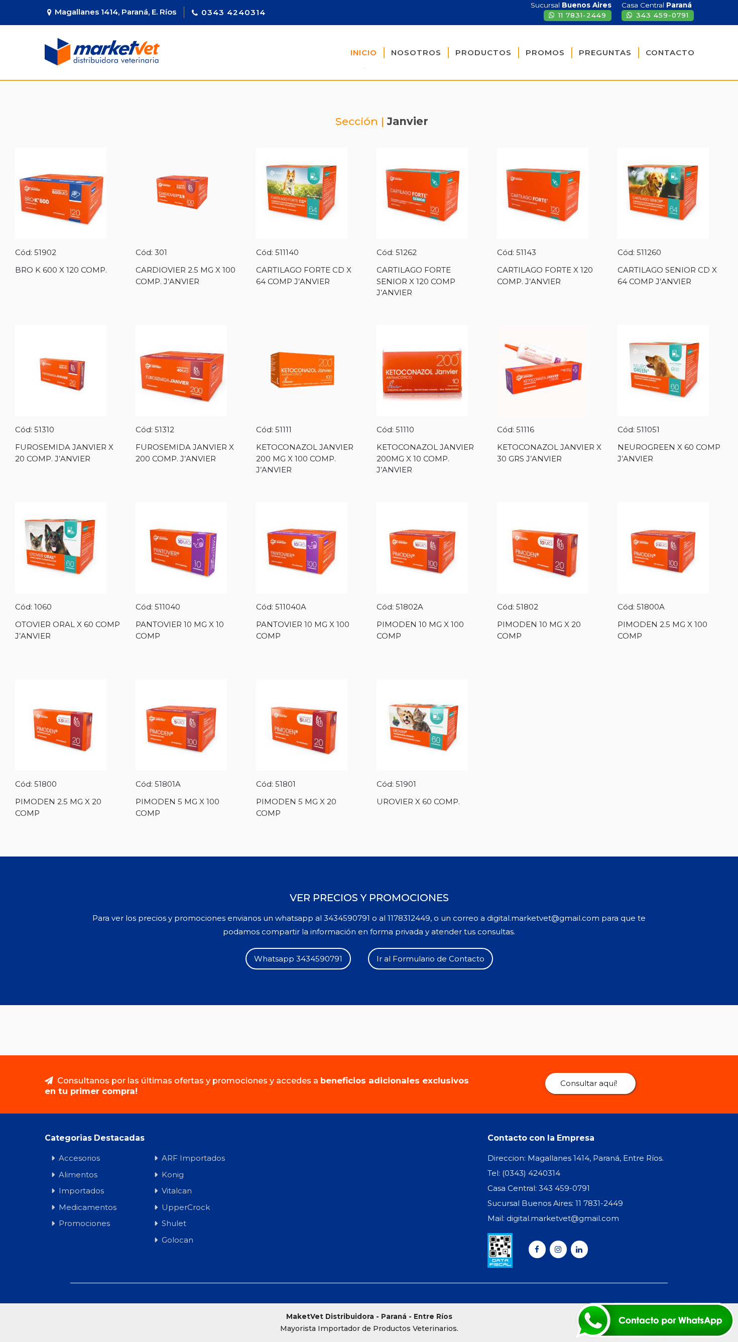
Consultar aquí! (588, 1083)
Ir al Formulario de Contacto (430, 958)
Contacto (670, 52)
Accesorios (79, 1158)
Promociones (84, 1223)
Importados (81, 1190)
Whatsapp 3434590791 (298, 958)
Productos (483, 52)
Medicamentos (87, 1207)
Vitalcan (177, 1190)
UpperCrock (186, 1207)
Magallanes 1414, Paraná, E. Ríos (115, 12)
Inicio (363, 52)
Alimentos (78, 1174)
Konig (173, 1174)
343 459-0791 (662, 15)
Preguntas (605, 52)
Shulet (174, 1223)
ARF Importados (193, 1158)
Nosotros (416, 52)
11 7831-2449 (582, 15)
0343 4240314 (233, 12)
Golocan (177, 1240)
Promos (545, 52)
